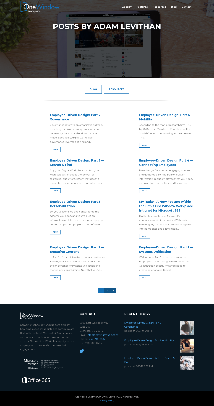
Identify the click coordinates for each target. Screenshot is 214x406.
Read (55, 150)
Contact (186, 6)
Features (142, 6)
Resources (159, 6)
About (126, 6)
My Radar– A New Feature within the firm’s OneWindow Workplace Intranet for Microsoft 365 (166, 206)
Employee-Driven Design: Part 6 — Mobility (149, 340)
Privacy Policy (107, 400)
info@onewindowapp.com (102, 335)
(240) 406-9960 (97, 339)
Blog (174, 6)
